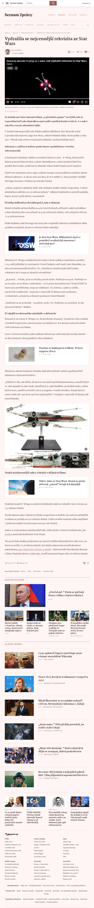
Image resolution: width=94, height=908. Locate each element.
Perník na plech (10, 879)
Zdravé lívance (10, 870)
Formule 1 (66, 854)
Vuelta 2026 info (39, 842)
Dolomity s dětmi (40, 879)
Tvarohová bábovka (11, 873)
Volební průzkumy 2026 (13, 845)
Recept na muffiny (11, 867)
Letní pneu (65, 899)
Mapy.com (24, 885)
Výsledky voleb (10, 848)
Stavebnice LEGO (41, 899)
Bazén (19, 891)
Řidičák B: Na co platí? (70, 873)
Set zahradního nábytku (69, 891)
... (88, 24)
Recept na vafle (10, 876)
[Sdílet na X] (88, 563)
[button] (47, 81)
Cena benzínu (60, 885)
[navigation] (3, 3)
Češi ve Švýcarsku (40, 873)
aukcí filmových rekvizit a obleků (34, 549)
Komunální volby (10, 857)
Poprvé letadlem (39, 867)
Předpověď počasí (35, 885)
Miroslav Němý (51, 754)
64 (88, 52)
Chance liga (67, 842)
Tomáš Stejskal (51, 778)
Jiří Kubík (49, 659)
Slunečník (47, 891)
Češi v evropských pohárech (76, 885)
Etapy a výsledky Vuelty (42, 845)
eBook (72, 52)
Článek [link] (9, 64)
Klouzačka (56, 891)
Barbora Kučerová (53, 707)
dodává (8, 534)
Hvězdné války (48, 571)
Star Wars (37, 571)
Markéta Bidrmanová (54, 683)
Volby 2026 (8, 842)
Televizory (83, 899)
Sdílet (81, 52)
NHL (64, 857)
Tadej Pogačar (38, 851)
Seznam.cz (86, 3)
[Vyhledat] (53, 3)
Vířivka (46, 894)
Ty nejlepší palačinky (12, 864)
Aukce (23, 571)
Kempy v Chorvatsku (41, 864)
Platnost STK (67, 879)
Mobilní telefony (28, 899)
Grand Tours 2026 (40, 857)
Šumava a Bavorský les (41, 870)
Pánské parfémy (52, 902)
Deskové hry (74, 899)
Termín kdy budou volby (13, 851)
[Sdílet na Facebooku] (84, 563)
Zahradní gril (82, 891)
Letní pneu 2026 (68, 864)
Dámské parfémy (54, 899)
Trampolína (39, 891)
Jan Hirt (36, 848)
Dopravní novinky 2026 (71, 870)
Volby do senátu (10, 854)
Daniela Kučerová (53, 731)
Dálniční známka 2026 (70, 867)
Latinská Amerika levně (42, 876)
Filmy (29, 571)
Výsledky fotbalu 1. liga (71, 845)
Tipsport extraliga (69, 848)
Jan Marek (16, 50)
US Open (66, 851)
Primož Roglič (38, 854)
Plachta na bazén (28, 891)
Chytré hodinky (40, 902)
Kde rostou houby (49, 885)
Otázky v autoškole (69, 876)
